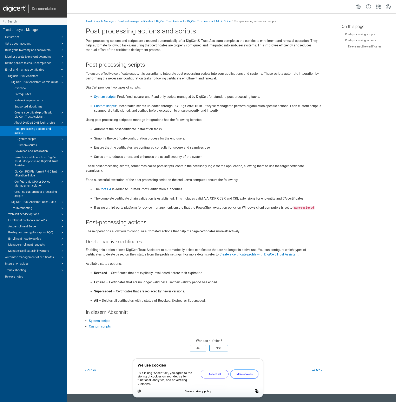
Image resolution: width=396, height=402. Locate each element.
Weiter (316, 370)
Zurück (91, 370)
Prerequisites (22, 94)
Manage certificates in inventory (28, 250)
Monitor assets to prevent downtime (28, 56)
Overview (20, 88)
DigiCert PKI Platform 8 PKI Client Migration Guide (35, 173)
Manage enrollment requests (26, 244)
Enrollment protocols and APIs (27, 220)
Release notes (14, 276)
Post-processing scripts (360, 34)
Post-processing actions (360, 40)
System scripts (27, 139)
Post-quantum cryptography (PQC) (30, 232)
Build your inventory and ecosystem (28, 50)
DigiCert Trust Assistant (23, 76)
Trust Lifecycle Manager (21, 29)
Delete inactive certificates (364, 46)
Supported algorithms (28, 106)
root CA (105, 189)
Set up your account (18, 43)
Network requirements (28, 100)
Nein (219, 348)
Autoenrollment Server (22, 226)
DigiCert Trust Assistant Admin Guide (34, 82)
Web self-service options (23, 214)
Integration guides (16, 263)
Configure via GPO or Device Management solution (32, 183)
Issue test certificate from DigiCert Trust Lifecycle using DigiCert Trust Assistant (36, 161)
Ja (198, 348)
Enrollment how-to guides (24, 238)
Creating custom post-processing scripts (35, 193)
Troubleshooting (21, 208)
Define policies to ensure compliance (28, 63)
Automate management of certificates (29, 257)
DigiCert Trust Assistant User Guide (33, 201)
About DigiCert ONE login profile (34, 122)
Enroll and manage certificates (24, 69)
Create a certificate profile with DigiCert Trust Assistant (33, 114)
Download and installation (31, 151)
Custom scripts (27, 145)
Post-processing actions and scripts (32, 131)
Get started (12, 37)
